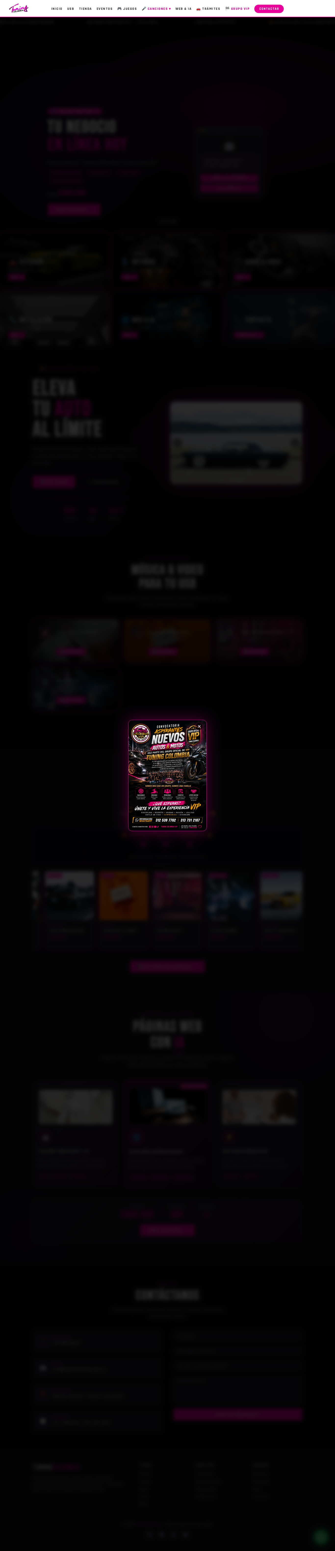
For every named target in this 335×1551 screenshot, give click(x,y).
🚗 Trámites (208, 9)
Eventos (105, 9)
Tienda (85, 9)
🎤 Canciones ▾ (156, 9)
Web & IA (184, 9)
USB (70, 9)
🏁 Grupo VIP (237, 9)
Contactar (269, 9)
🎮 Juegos (127, 9)
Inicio (57, 9)
